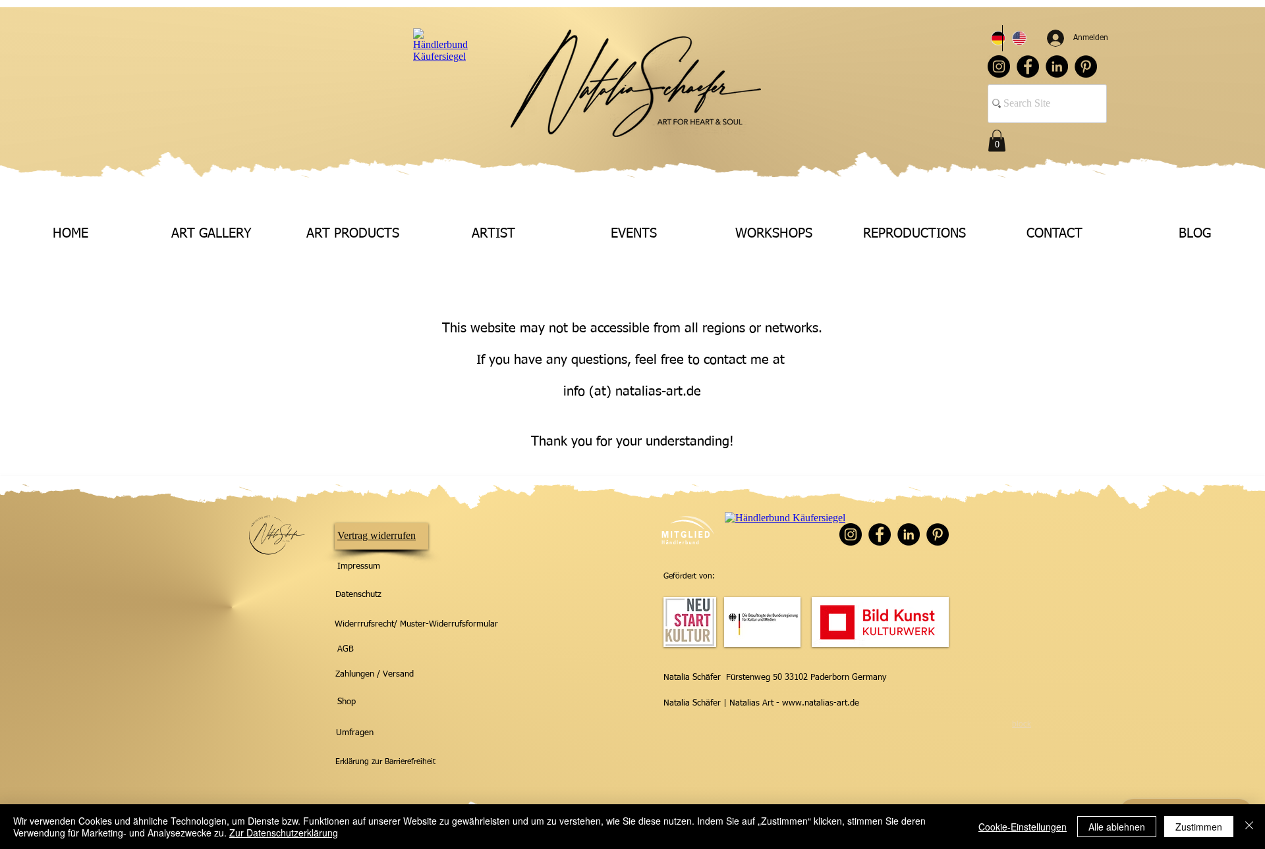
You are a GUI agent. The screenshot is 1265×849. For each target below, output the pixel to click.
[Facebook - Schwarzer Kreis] (1028, 66)
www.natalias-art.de (820, 703)
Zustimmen (1198, 826)
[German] (992, 38)
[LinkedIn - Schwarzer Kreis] (1057, 66)
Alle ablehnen (1116, 826)
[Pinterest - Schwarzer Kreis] (1086, 66)
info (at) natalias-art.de (632, 391)
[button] (997, 140)
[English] (1012, 38)
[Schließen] (1249, 826)
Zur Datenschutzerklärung (283, 832)
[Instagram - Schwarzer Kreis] (999, 66)
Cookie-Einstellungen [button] (1022, 826)
